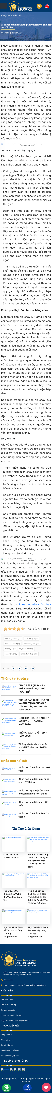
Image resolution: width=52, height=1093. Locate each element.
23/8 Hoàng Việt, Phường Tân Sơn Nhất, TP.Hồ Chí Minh (25, 985)
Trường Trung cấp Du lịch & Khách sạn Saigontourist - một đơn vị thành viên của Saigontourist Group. (26, 973)
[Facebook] (5, 1069)
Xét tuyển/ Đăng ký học (9, 1056)
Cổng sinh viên (6, 1035)
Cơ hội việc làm (7, 1045)
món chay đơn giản (31, 643)
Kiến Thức (17, 15)
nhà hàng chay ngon (13, 638)
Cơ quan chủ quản (8, 1010)
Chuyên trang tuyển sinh (10, 1050)
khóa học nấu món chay (35, 604)
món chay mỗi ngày (12, 643)
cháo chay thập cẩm (29, 654)
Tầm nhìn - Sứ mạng (8, 1005)
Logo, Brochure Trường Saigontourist (15, 1021)
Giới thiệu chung (7, 999)
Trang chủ (5, 15)
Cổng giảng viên (7, 1040)
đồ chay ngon (10, 649)
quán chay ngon (31, 638)
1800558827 (9, 980)
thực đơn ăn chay (26, 649)
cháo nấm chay (11, 654)
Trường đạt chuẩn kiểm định (11, 1015)
